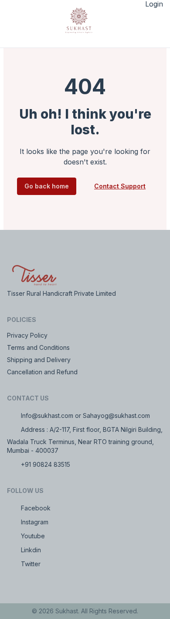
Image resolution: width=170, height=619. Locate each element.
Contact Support (120, 186)
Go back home (46, 186)
